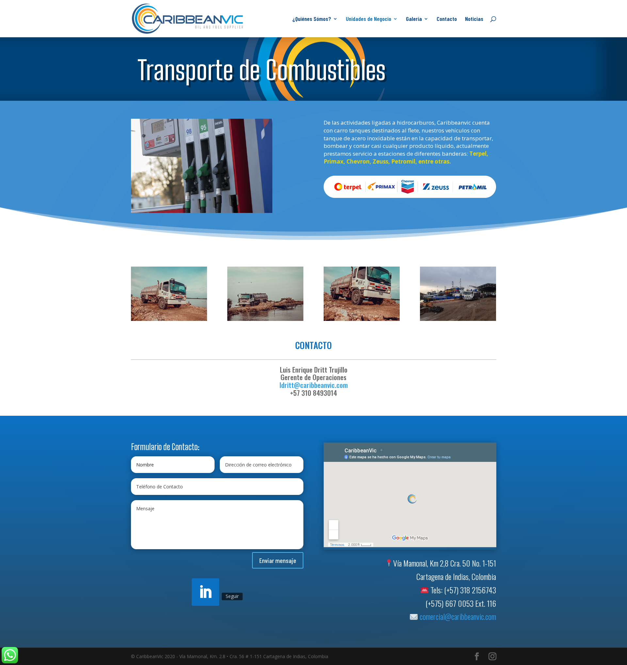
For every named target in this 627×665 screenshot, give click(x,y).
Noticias (474, 19)
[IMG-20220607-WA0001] (362, 321)
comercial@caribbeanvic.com (457, 618)
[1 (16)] (458, 321)
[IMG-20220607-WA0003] (265, 321)
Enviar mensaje (277, 562)
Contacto (447, 19)
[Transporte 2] (202, 211)
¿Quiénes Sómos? (311, 19)
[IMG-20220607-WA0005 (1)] (169, 321)
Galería (414, 19)
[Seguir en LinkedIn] (205, 594)
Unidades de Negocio (368, 19)
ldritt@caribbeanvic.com (314, 387)
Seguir (232, 598)
